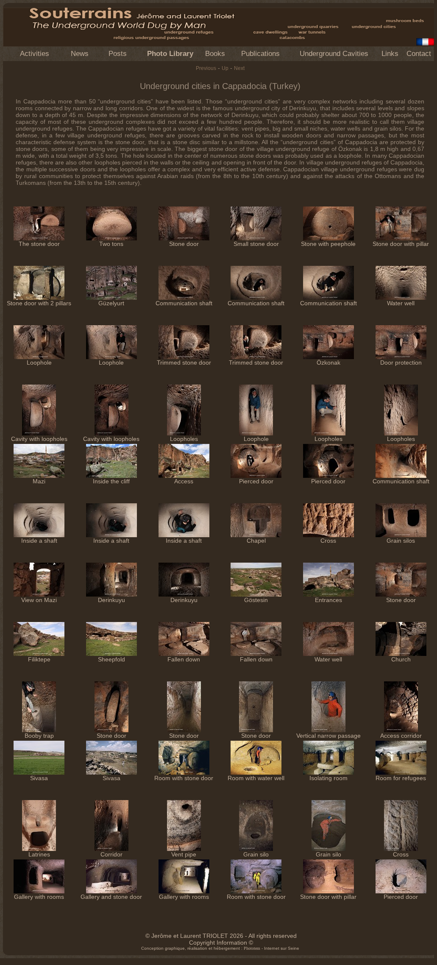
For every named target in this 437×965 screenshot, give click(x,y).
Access (183, 481)
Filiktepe (39, 659)
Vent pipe (183, 854)
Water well (401, 303)
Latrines (39, 854)
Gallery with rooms (39, 896)
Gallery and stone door (111, 896)
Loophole (39, 362)
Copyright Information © (221, 942)
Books (215, 54)
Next (239, 68)
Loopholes (184, 438)
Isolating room (328, 778)
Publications (260, 54)
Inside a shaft (39, 540)
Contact (418, 54)
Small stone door (256, 243)
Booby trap (39, 735)
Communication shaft (184, 303)
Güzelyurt (111, 303)
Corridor (111, 854)
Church (401, 659)
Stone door (184, 243)
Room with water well (256, 778)
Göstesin (256, 600)
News (80, 54)
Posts (118, 54)
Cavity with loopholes (39, 438)
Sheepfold (111, 659)
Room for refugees (401, 778)
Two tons (111, 243)
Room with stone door (183, 778)
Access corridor (401, 735)
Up (225, 68)
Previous (206, 68)
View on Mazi (39, 600)
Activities (34, 54)
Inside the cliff (111, 481)
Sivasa (39, 778)
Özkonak (328, 362)
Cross (328, 540)
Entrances (328, 600)
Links (389, 54)
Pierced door (256, 481)
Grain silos (401, 540)
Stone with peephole (328, 243)
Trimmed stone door (184, 362)
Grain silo (256, 854)
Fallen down (183, 659)
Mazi (39, 481)
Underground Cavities (334, 54)
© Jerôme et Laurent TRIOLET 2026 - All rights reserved (221, 935)
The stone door (39, 243)
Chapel (256, 540)
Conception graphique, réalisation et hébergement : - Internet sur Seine (220, 948)
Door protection (401, 362)
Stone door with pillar (401, 243)
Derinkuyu (111, 600)
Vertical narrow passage (328, 735)
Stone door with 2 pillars (39, 303)
